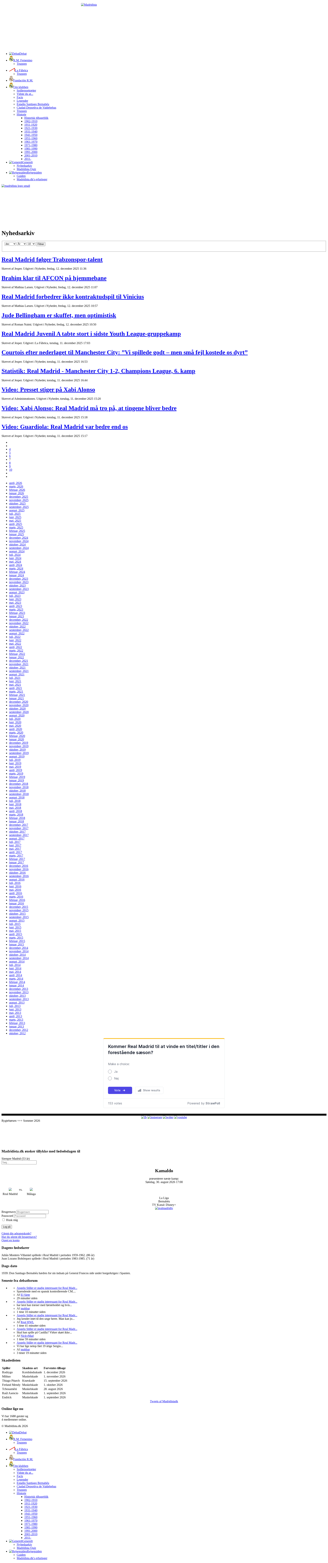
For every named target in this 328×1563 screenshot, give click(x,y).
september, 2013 (19, 999)
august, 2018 (16, 797)
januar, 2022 (16, 657)
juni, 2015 (15, 927)
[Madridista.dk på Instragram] (154, 1117)
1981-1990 (30, 148)
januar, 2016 (16, 903)
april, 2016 (15, 893)
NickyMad (27, 1335)
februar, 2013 (17, 1023)
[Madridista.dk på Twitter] (168, 1117)
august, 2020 (16, 715)
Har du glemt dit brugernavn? (19, 1236)
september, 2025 (19, 507)
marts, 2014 (16, 978)
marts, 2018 (16, 814)
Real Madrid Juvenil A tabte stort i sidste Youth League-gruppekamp (91, 333)
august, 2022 (16, 633)
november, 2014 (18, 951)
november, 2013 (18, 992)
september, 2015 (19, 917)
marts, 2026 (16, 486)
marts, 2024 (16, 568)
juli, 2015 (14, 924)
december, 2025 (18, 496)
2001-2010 (30, 155)
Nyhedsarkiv (24, 165)
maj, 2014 (15, 971)
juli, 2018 (14, 800)
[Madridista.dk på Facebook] (144, 1117)
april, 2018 (15, 811)
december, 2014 (18, 947)
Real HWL (27, 1322)
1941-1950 (30, 135)
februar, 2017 (17, 859)
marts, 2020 (16, 732)
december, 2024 (18, 537)
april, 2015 (15, 934)
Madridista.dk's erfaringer (32, 179)
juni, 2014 (15, 968)
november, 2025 (18, 500)
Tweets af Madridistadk (164, 1401)
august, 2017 (16, 838)
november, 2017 (18, 828)
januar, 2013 (16, 1026)
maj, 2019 (15, 766)
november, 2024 (18, 541)
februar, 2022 (17, 654)
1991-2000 (30, 152)
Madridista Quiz (26, 169)
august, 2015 (16, 920)
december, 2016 (18, 865)
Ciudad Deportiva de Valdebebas (36, 107)
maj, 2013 (15, 1012)
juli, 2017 (14, 841)
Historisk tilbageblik (36, 117)
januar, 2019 (16, 780)
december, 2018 (18, 783)
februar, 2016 (17, 900)
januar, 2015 (16, 944)
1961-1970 (30, 141)
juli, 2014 (14, 965)
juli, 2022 (14, 636)
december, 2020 (18, 701)
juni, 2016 (15, 886)
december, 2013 (18, 988)
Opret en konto (11, 1240)
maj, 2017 (15, 848)
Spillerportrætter (26, 90)
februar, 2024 (17, 571)
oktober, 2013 (17, 995)
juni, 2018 (15, 804)
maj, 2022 (15, 643)
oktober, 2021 (17, 667)
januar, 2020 (16, 739)
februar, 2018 (17, 818)
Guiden (21, 176)
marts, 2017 (16, 855)
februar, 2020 (17, 736)
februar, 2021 (17, 695)
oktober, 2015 (17, 913)
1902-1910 (30, 121)
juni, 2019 (15, 763)
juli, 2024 (14, 554)
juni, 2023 (15, 599)
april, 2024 (15, 565)
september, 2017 (19, 835)
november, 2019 (18, 746)
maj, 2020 (15, 725)
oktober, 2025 (17, 503)
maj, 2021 (15, 684)
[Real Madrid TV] (164, 1208)
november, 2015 (18, 910)
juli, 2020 (14, 718)
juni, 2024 (15, 558)
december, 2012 (18, 1029)
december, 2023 (18, 578)
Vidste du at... (25, 94)
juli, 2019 (14, 759)
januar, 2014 (16, 985)
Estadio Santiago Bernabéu (33, 104)
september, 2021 (19, 671)
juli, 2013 (14, 1006)
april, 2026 (15, 483)
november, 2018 (18, 787)
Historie (21, 114)
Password (7, 1215)
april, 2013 (15, 1016)
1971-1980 (30, 145)
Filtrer (41, 244)
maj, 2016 (15, 889)
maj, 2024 (15, 561)
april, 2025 (15, 524)
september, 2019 (19, 753)
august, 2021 (16, 674)
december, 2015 (18, 906)
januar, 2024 (16, 575)
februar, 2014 (17, 982)
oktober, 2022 (17, 626)
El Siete (25, 1294)
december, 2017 (18, 824)
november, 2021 (18, 664)
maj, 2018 (15, 807)
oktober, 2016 (17, 872)
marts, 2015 (16, 937)
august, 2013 (16, 1002)
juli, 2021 (14, 677)
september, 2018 (19, 794)
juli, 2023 (14, 595)
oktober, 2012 (17, 1033)
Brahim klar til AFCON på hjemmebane (54, 278)
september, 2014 (19, 958)
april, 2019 (15, 770)
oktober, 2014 (17, 954)
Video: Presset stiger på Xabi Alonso (48, 389)
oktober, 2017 (17, 831)
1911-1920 (30, 124)
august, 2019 (16, 756)
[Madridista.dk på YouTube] (180, 1117)
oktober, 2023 (17, 585)
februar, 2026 (17, 489)
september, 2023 (19, 589)
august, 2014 (16, 961)
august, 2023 (16, 592)
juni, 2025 (15, 517)
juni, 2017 (15, 845)
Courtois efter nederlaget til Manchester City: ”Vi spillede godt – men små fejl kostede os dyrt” (125, 352)
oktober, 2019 (17, 749)
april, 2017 (15, 852)
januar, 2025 (16, 534)
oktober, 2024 (17, 544)
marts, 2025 (16, 527)
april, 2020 (15, 729)
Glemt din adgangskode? (16, 1233)
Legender (22, 100)
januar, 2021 (16, 698)
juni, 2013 (15, 1009)
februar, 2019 (17, 777)
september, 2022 (19, 630)
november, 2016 (18, 869)
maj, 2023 (15, 602)
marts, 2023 (16, 609)
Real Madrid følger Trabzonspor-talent (52, 259)
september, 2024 (19, 548)
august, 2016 (16, 879)
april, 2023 (15, 606)
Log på (6, 1226)
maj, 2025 (15, 520)
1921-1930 (30, 128)
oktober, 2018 (17, 790)
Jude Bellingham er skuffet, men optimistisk (59, 315)
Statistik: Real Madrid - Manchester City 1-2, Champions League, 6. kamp (98, 370)
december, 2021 (18, 660)
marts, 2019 (16, 773)
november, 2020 (18, 705)
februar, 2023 (17, 612)
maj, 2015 (15, 930)
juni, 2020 (15, 722)
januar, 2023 (16, 616)
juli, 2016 (14, 883)
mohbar (25, 1308)
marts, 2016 (16, 896)
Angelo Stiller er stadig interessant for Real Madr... (47, 1288)
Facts (20, 97)
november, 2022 (18, 623)
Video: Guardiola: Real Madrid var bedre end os (65, 426)
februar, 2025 (17, 530)
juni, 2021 (15, 681)
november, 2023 (18, 582)
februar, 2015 (17, 941)
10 (10, 469)
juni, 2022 (15, 640)
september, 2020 (19, 712)
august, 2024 (16, 551)
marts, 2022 (16, 650)
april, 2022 (15, 647)
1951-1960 (30, 138)
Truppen (22, 63)
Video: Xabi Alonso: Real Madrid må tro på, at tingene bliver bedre (89, 408)
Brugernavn (9, 1211)
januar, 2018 (16, 821)
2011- (27, 158)
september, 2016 (19, 876)
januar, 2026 (16, 493)
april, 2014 (15, 975)
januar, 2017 (16, 862)
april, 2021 (15, 688)
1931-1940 (30, 131)
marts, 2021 (16, 691)
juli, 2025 (14, 513)
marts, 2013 (16, 1019)
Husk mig (12, 1220)
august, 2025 (16, 510)
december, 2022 (18, 619)
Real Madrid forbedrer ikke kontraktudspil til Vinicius (73, 296)
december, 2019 (18, 742)
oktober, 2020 (17, 708)
